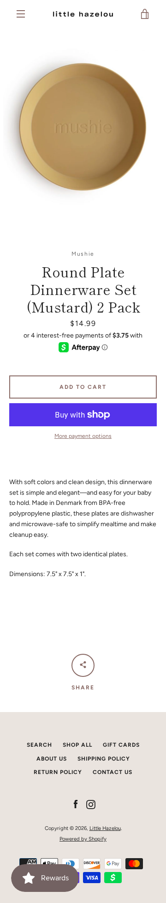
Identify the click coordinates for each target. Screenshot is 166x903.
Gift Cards (121, 745)
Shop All (77, 745)
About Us (51, 759)
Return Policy (58, 772)
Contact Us (112, 772)
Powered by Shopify (83, 838)
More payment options (83, 436)
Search (39, 745)
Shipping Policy (103, 759)
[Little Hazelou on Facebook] (75, 804)
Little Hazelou (105, 828)
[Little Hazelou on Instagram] (90, 804)
